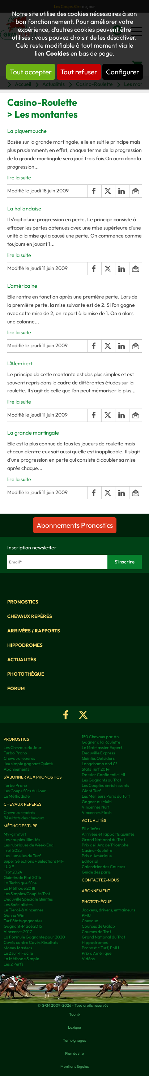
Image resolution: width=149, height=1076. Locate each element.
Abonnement (96, 890)
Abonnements (16, 769)
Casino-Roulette (97, 850)
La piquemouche (27, 130)
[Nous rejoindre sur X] (83, 714)
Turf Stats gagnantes (23, 920)
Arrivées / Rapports (33, 630)
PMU (86, 915)
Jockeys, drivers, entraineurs (108, 909)
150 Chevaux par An (100, 736)
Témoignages (74, 1040)
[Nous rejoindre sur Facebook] (65, 714)
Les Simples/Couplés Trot (27, 893)
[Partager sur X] (108, 191)
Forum (16, 688)
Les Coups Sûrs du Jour (25, 790)
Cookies (57, 53)
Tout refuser (78, 71)
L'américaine (22, 285)
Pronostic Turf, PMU (100, 947)
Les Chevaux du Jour (23, 747)
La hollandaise (24, 208)
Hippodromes (25, 645)
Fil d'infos (91, 828)
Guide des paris (96, 872)
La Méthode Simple (21, 958)
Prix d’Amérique (96, 953)
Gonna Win (14, 915)
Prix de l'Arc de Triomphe (105, 845)
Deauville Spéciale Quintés (28, 899)
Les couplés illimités (22, 839)
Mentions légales (74, 1066)
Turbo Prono (15, 752)
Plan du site (74, 1053)
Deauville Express (98, 752)
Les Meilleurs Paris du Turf (106, 796)
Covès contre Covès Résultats (31, 942)
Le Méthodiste (17, 796)
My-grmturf (15, 834)
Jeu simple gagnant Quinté (28, 763)
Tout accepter (31, 71)
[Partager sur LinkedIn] (122, 191)
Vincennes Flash (96, 812)
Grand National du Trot (103, 839)
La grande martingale (33, 432)
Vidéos (88, 958)
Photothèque (25, 674)
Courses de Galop (98, 926)
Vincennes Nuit (95, 807)
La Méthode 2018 (19, 888)
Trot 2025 (13, 850)
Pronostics (22, 602)
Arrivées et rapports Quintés (108, 834)
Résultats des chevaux (24, 817)
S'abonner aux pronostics (32, 777)
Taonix (74, 1014)
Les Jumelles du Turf (22, 855)
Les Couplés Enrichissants (105, 785)
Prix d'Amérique (97, 855)
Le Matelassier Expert (102, 747)
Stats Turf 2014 (96, 769)
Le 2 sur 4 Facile (18, 953)
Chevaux (90, 920)
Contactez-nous (100, 880)
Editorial (90, 861)
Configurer (122, 71)
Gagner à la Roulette (101, 742)
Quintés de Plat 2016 (22, 877)
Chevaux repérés (29, 616)
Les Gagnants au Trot (101, 780)
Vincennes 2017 (18, 931)
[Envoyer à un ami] (135, 191)
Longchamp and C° (100, 763)
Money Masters (18, 947)
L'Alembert (20, 363)
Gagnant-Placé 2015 (23, 926)
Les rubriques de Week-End (29, 845)
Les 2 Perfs (14, 964)
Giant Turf (91, 790)
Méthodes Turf (21, 825)
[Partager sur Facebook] (94, 191)
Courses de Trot (96, 931)
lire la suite (19, 177)
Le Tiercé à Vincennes (23, 909)
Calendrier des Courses (103, 866)
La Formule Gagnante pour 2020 (34, 937)
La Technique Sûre (20, 882)
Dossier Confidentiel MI (103, 774)
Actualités (21, 659)
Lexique (74, 1027)
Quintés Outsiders (98, 758)
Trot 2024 (13, 872)
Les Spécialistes (18, 904)
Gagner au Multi (97, 801)
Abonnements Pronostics (75, 525)
